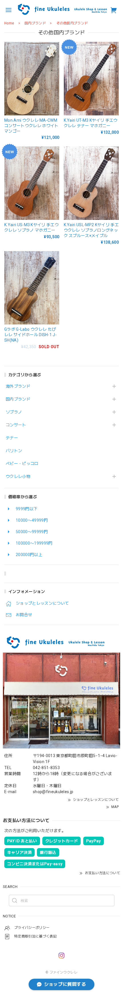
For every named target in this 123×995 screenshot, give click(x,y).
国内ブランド (18, 399)
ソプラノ (14, 412)
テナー (12, 438)
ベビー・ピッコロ (22, 463)
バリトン (14, 450)
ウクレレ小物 (18, 476)
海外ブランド (18, 386)
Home (9, 23)
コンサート (16, 425)
